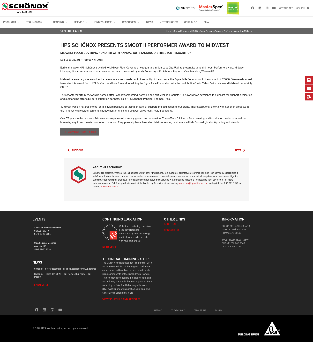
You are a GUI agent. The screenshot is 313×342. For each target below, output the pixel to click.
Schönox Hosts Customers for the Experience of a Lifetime (65, 268)
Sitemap (158, 310)
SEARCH (301, 8)
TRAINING (58, 22)
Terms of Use (200, 310)
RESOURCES (129, 22)
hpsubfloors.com (109, 186)
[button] (19, 22)
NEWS (149, 22)
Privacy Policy (178, 310)
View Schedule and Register (121, 299)
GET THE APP (286, 8)
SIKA (206, 22)
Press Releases (181, 31)
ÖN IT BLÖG (190, 22)
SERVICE (79, 22)
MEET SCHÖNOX (168, 22)
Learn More (41, 285)
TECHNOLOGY (34, 22)
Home (169, 31)
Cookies (219, 310)
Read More (109, 247)
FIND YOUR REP (103, 22)
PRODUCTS (9, 22)
